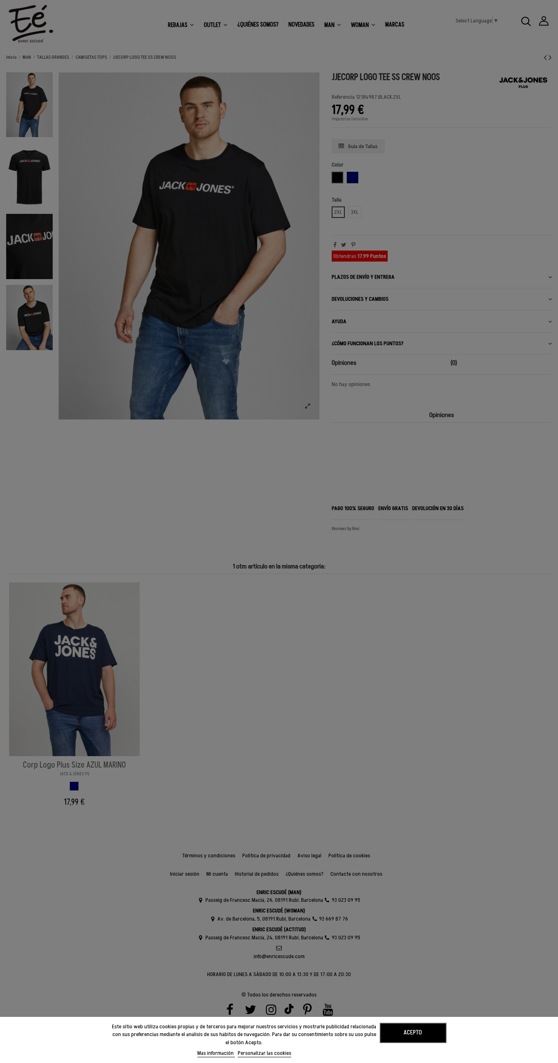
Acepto (413, 1032)
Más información (216, 1053)
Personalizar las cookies (264, 1053)
